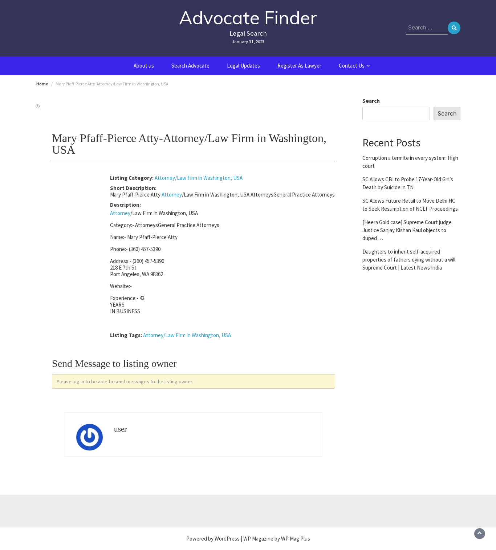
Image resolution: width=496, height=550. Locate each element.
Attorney (172, 194)
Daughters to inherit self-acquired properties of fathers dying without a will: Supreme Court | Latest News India (409, 259)
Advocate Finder (248, 17)
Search (371, 100)
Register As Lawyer (299, 65)
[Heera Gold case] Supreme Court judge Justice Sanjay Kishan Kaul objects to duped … (407, 229)
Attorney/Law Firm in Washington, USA (199, 177)
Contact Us (352, 65)
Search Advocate (190, 65)
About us (144, 65)
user (120, 429)
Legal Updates (243, 65)
